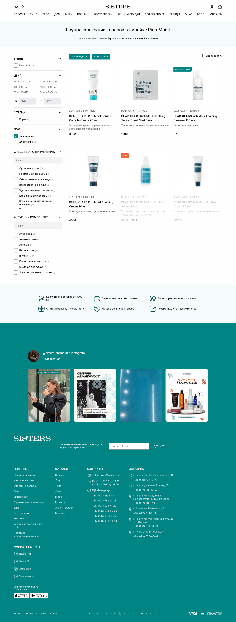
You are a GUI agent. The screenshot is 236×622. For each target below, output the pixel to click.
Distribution (25, 568)
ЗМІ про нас (20, 496)
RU (16, 6)
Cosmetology (26, 576)
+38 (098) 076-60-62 (145, 536)
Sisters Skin (25, 561)
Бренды (60, 513)
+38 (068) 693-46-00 (104, 510)
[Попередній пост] (33, 395)
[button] (79, 56)
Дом (58, 491)
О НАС (188, 14)
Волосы (59, 475)
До (40, 100)
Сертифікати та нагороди (29, 502)
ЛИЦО (33, 14)
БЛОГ (200, 14)
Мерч (58, 496)
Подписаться (51, 359)
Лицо (58, 480)
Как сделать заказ (25, 480)
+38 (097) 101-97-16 (144, 502)
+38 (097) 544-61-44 (145, 513)
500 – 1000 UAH (22, 92)
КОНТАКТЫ (215, 14)
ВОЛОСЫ (19, 14)
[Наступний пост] (202, 395)
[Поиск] (22, 6)
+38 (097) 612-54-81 (103, 495)
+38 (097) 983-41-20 (104, 505)
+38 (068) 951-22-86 (104, 515)
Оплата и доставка (25, 475)
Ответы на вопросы (25, 485)
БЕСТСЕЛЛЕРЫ (103, 14)
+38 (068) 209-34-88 (145, 526)
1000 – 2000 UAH (48, 81)
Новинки (60, 502)
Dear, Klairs (75, 111)
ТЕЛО (45, 14)
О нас (17, 491)
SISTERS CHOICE (154, 14)
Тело (58, 485)
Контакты (19, 518)
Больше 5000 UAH (49, 92)
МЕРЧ (68, 14)
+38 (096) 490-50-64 (104, 521)
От (15, 100)
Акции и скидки (64, 507)
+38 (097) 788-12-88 (104, 500)
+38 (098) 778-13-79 (145, 479)
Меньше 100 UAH (22, 81)
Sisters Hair (25, 553)
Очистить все (101, 56)
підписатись (161, 446)
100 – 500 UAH (21, 87)
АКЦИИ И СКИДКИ (128, 14)
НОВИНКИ (83, 14)
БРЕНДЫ (175, 14)
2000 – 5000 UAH (48, 87)
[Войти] (212, 6)
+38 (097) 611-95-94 (145, 490)
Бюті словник (21, 513)
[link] (220, 6)
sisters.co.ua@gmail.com (105, 475)
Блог (16, 507)
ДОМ (57, 14)
